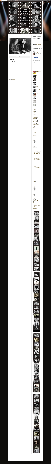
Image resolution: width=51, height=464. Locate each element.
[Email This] (16, 56)
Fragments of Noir (35, 202)
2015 (33, 189)
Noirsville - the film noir (35, 200)
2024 (33, 141)
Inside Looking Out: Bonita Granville (37, 151)
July (34, 181)
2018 (33, 146)
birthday (34, 111)
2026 (33, 139)
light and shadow (35, 121)
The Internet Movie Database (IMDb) (36, 42)
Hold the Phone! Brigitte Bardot (37, 152)
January (35, 186)
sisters (33, 131)
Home (19, 78)
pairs (33, 126)
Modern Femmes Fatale (35, 124)
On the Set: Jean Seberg (38, 78)
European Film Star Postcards (36, 198)
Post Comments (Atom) (14, 79)
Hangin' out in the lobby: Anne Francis (38, 71)
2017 (33, 187)
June (34, 182)
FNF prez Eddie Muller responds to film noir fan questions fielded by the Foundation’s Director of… (37, 206)
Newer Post (10, 78)
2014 (33, 190)
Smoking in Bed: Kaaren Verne (37, 153)
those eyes (34, 136)
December (35, 147)
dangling (34, 115)
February (35, 185)
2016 (33, 188)
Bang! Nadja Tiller (38, 89)
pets (33, 127)
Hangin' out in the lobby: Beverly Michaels (38, 93)
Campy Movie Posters (35, 112)
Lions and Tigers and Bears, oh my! (37, 168)
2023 (33, 142)
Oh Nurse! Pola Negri (36, 160)
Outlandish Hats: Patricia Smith (37, 159)
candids (11, 57)
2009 (33, 194)
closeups (34, 114)
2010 (33, 193)
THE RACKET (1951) (35, 208)
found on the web (35, 117)
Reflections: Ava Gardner (36, 158)
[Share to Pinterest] (19, 56)
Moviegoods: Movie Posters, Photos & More (37, 43)
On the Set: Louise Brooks (38, 96)
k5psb (37, 52)
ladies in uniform (35, 120)
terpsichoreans (34, 135)
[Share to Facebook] (18, 56)
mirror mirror (34, 123)
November (35, 148)
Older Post (29, 78)
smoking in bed (34, 132)
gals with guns (34, 118)
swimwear (34, 134)
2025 (33, 140)
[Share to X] (17, 56)
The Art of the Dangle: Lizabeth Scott (37, 167)
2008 (33, 195)
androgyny (34, 109)
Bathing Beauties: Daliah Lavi (37, 157)
